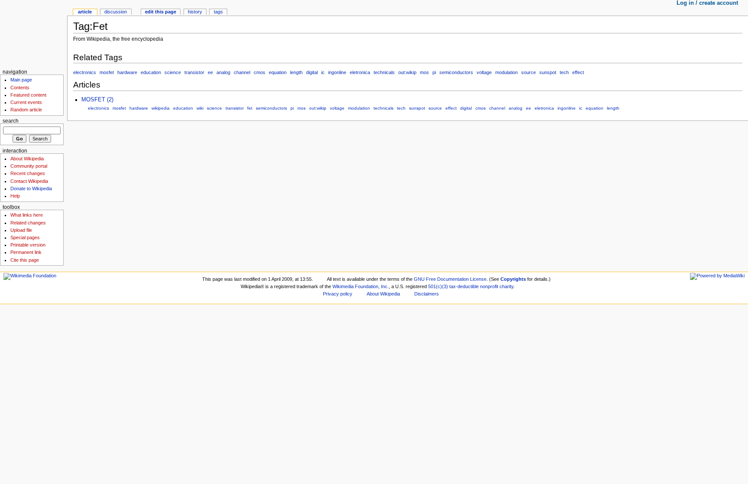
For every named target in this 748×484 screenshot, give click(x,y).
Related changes (28, 222)
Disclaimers (426, 293)
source (528, 72)
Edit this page (160, 11)
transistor (194, 72)
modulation (506, 72)
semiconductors (456, 72)
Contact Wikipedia (29, 181)
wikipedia (161, 108)
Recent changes (27, 173)
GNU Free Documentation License (450, 279)
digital (312, 72)
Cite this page (24, 260)
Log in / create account (707, 3)
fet (249, 108)
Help (15, 195)
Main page (21, 79)
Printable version (27, 244)
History (195, 11)
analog (223, 72)
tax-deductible (464, 286)
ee (210, 72)
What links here (26, 215)
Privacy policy (337, 293)
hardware (127, 72)
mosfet (107, 72)
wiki (200, 108)
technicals (384, 72)
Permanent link (26, 252)
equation (278, 72)
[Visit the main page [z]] (33, 33)
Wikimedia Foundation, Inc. (360, 286)
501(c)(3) (438, 286)
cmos (259, 72)
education (151, 72)
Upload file (21, 230)
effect (578, 72)
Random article (26, 109)
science (172, 72)
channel (242, 72)
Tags (218, 11)
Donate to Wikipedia (31, 188)
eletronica (360, 72)
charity (506, 286)
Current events (26, 102)
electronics (84, 72)
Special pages (25, 237)
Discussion (115, 11)
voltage (484, 72)
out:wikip (407, 72)
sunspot (547, 72)
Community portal (28, 166)
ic (323, 72)
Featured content (28, 94)
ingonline (337, 72)
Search (11, 120)
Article (85, 11)
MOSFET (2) (97, 100)
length (296, 72)
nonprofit (489, 286)
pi (434, 72)
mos (424, 72)
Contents (19, 87)
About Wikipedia (27, 158)
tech (564, 72)
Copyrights (513, 279)
